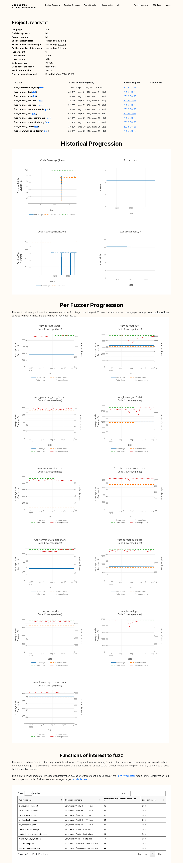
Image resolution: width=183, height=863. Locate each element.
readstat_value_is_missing (30, 839)
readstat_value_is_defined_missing (33, 834)
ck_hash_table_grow (27, 825)
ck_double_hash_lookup (29, 811)
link (47, 33)
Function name (25, 800)
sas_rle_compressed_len (29, 848)
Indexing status (106, 5)
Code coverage (149, 800)
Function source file (74, 800)
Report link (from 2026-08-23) (59, 74)
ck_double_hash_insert (28, 806)
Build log (62, 41)
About (168, 5)
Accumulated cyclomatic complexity (120, 800)
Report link (50, 66)
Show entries (28, 793)
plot (41, 87)
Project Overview (52, 5)
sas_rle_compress (26, 843)
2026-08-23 (130, 87)
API (118, 5)
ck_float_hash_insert (27, 815)
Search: (126, 793)
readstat (39, 22)
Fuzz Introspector (141, 5)
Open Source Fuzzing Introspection (24, 6)
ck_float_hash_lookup (28, 820)
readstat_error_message (29, 829)
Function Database (72, 5)
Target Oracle (90, 5)
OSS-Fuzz (157, 5)
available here (80, 779)
